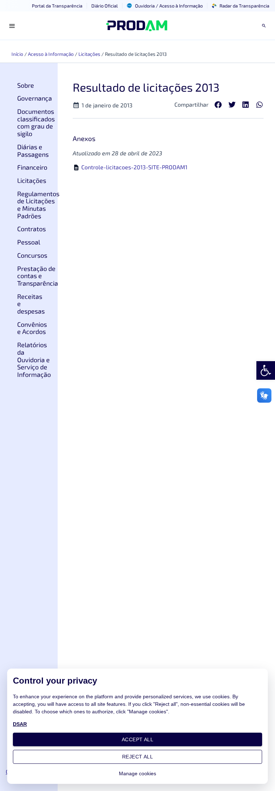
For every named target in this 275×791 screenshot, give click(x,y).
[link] (265, 370)
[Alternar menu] (12, 25)
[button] (218, 105)
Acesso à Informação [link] (51, 54)
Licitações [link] (89, 54)
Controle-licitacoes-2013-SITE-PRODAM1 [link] (134, 167)
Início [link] (17, 54)
